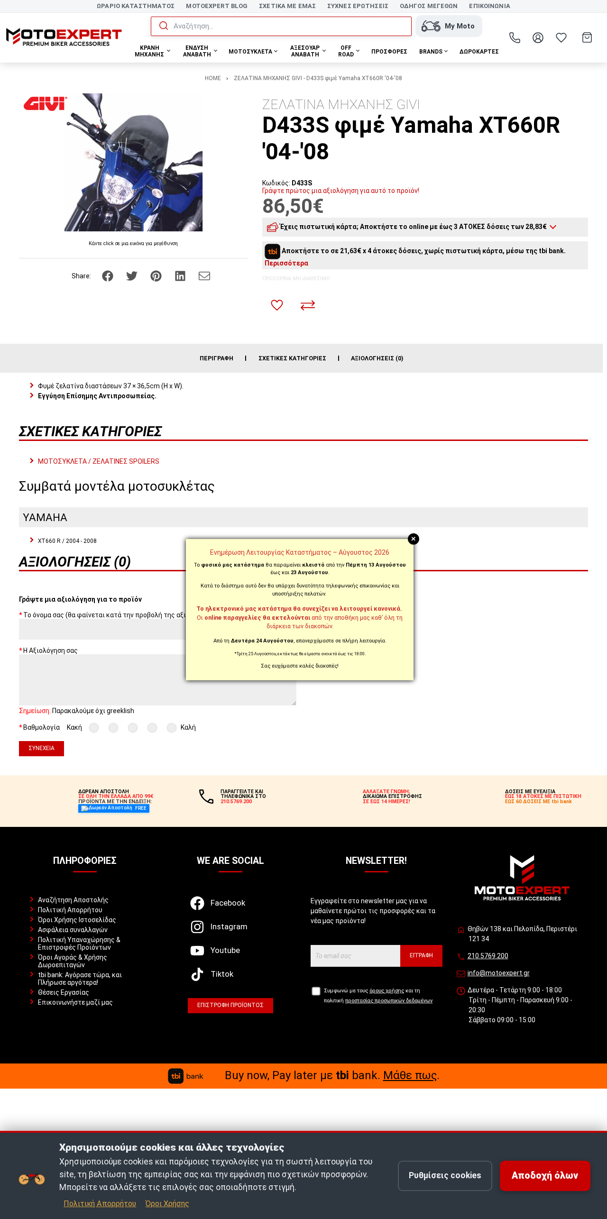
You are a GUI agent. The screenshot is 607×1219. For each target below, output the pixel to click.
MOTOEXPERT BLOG (217, 6)
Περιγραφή (216, 358)
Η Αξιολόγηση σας (50, 650)
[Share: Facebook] (108, 275)
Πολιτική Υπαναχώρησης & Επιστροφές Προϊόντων (79, 943)
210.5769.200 (488, 956)
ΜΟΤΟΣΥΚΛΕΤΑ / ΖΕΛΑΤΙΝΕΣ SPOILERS (98, 461)
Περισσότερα (286, 263)
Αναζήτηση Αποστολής (73, 900)
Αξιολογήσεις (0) (377, 358)
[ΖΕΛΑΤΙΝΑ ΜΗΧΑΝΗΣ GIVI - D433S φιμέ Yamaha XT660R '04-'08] (133, 162)
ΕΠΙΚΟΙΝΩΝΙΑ (489, 6)
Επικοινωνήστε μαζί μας (75, 1002)
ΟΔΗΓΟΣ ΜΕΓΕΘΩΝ (429, 6)
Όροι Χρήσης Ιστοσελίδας (77, 920)
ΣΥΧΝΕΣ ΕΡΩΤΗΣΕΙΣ (357, 6)
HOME (213, 78)
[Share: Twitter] (132, 275)
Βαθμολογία (41, 727)
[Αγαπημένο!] (277, 305)
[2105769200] (515, 37)
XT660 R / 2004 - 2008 (67, 541)
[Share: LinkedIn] (181, 275)
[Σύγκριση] (308, 305)
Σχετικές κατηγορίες (292, 358)
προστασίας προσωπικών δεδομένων (388, 1001)
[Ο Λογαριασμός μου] (538, 37)
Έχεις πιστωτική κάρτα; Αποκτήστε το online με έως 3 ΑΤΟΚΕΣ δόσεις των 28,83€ (413, 226)
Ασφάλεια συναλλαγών (73, 930)
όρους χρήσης (386, 991)
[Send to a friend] (204, 275)
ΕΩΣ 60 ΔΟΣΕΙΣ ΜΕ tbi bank (538, 801)
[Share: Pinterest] (156, 275)
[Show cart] (587, 37)
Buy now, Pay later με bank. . (332, 1075)
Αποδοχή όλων (545, 1175)
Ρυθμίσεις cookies (445, 1175)
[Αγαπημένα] (561, 37)
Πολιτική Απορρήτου (70, 910)
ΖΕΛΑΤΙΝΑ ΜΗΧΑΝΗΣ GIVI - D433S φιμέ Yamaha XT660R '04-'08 (318, 78)
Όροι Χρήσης (167, 1203)
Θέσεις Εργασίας (63, 992)
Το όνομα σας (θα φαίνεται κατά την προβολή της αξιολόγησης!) (121, 615)
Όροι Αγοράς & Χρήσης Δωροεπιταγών (72, 961)
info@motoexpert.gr (499, 973)
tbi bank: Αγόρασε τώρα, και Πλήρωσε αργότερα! (80, 978)
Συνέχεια (41, 748)
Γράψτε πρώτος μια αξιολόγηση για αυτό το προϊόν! (340, 190)
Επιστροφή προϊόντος (230, 1005)
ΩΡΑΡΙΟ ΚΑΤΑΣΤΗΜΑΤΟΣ (136, 6)
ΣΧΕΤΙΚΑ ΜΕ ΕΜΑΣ (287, 6)
